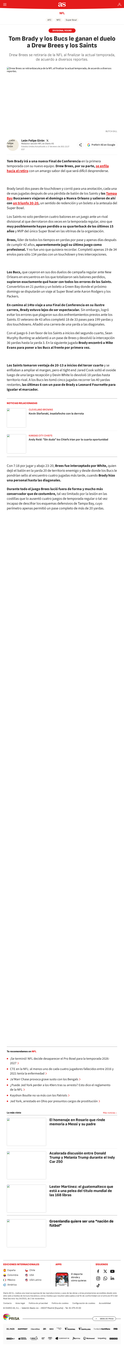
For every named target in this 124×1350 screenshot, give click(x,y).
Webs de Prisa (107, 1319)
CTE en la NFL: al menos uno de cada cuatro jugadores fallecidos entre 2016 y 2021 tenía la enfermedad (62, 1071)
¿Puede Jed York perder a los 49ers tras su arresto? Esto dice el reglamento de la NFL (60, 1087)
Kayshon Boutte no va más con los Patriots (38, 1095)
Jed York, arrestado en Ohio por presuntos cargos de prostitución (54, 1101)
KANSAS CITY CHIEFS (40, 435)
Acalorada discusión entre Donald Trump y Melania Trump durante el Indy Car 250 (82, 1157)
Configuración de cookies (83, 1303)
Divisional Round (62, 30)
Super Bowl (71, 20)
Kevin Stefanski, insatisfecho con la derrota (56, 413)
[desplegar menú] (5, 4)
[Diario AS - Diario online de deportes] (62, 4)
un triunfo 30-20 (25, 203)
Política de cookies (60, 1303)
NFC (59, 20)
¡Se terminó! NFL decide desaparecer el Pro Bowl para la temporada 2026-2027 (59, 1060)
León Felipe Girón (33, 140)
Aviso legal (20, 1303)
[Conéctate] (119, 4)
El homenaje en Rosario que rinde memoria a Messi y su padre (77, 1122)
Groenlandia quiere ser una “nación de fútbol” (81, 1223)
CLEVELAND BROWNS (41, 409)
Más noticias (109, 1112)
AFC (49, 20)
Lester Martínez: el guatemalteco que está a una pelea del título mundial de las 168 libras (81, 1190)
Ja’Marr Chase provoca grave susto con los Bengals (44, 1079)
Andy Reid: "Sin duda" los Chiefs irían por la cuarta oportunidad (68, 439)
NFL (62, 13)
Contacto (7, 1303)
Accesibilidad (105, 1303)
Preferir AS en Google (103, 144)
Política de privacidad (38, 1303)
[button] (80, 145)
